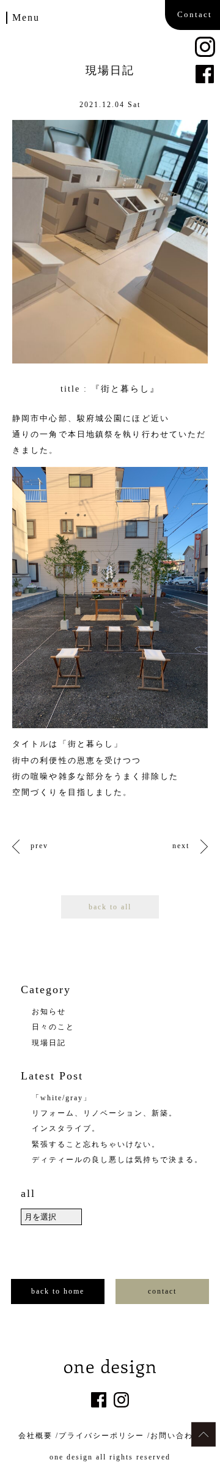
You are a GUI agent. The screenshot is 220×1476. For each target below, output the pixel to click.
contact (162, 1291)
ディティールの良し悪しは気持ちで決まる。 (117, 1159)
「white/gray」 (62, 1098)
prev (39, 845)
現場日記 (49, 1042)
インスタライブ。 (66, 1128)
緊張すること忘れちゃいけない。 (96, 1144)
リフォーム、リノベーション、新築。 (104, 1113)
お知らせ (49, 1011)
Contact (194, 14)
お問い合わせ (176, 1435)
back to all (110, 907)
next (180, 845)
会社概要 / (38, 1435)
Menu (26, 17)
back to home (57, 1291)
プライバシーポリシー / (104, 1435)
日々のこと (53, 1027)
